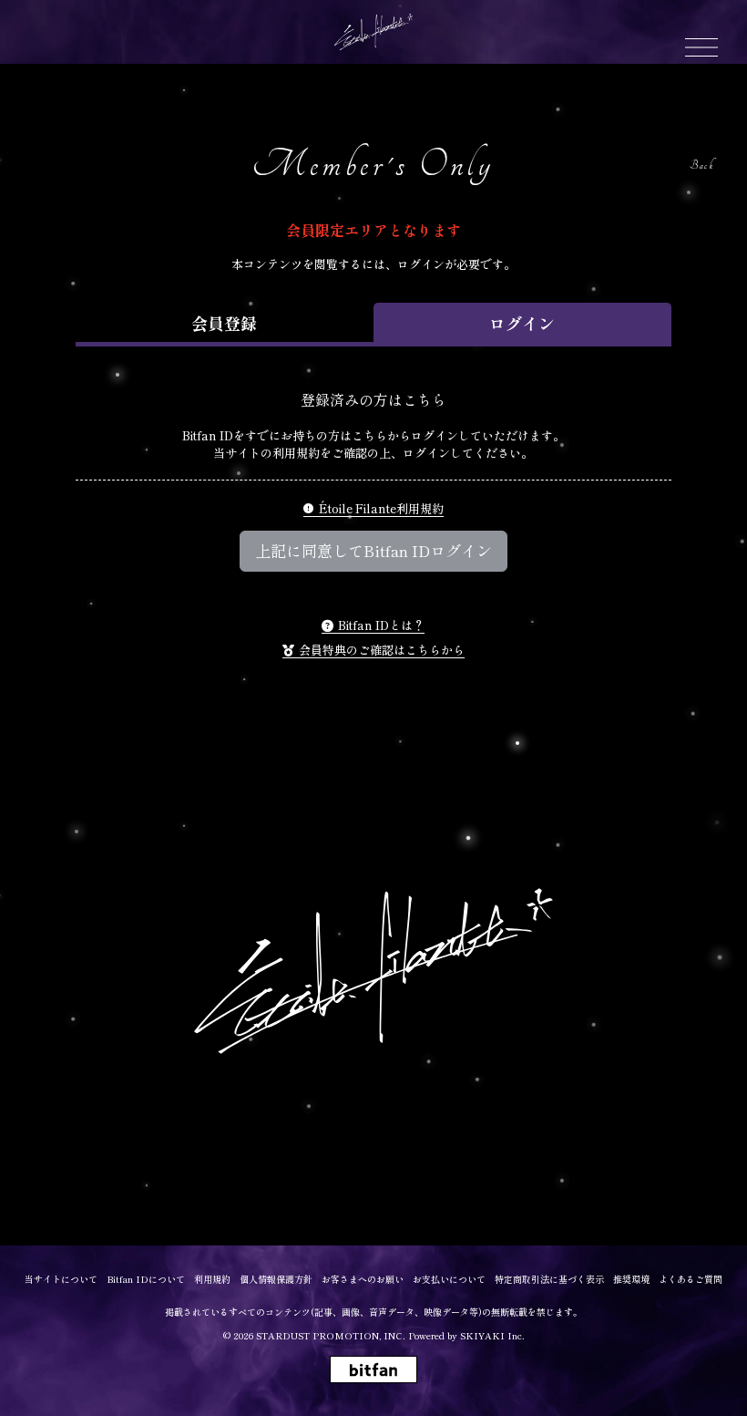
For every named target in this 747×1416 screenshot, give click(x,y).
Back (701, 165)
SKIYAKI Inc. (492, 1335)
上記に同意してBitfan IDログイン (373, 550)
